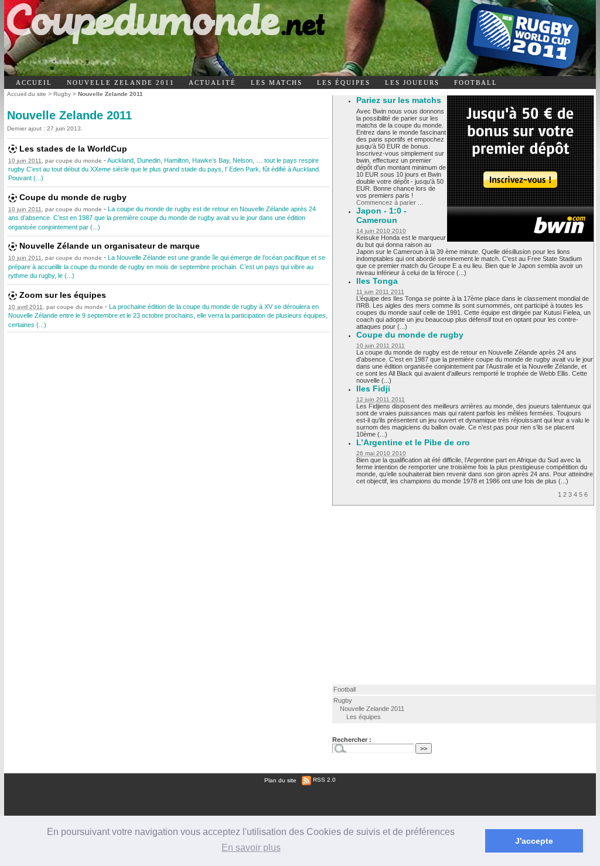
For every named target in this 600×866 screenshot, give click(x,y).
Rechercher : (351, 739)
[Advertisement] (436, 594)
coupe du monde (79, 160)
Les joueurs (412, 82)
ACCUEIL (34, 82)
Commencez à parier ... (389, 202)
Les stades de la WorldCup (73, 148)
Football (344, 689)
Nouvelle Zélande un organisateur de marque (109, 245)
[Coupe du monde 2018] (202, 38)
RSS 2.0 (323, 779)
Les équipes (343, 82)
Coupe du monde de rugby (73, 197)
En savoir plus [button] (251, 848)
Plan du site (280, 779)
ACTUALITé (212, 82)
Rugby (62, 94)
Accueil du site (26, 94)
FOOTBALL (475, 82)
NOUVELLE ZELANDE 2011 (121, 82)
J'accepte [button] (534, 841)
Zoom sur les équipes (62, 295)
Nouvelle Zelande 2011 (372, 708)
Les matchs (276, 82)
